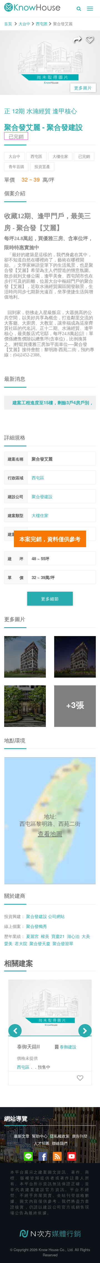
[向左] (15, 1030)
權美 (45, 936)
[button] (50, 403)
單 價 (15, 577)
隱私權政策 (59, 1136)
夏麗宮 (32, 936)
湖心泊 (73, 936)
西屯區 (42, 23)
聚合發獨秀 (36, 926)
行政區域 (15, 477)
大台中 (24, 23)
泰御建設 (68, 1046)
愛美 (8, 943)
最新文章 (21, 1136)
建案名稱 (15, 459)
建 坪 (15, 558)
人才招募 (41, 1143)
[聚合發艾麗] (89, 39)
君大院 (21, 943)
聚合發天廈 (39, 943)
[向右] (85, 1030)
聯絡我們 (60, 1143)
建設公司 (15, 496)
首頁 (8, 23)
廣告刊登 (80, 1136)
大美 (86, 936)
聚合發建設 (42, 496)
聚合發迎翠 (62, 943)
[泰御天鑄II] (80, 1077)
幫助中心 (40, 1136)
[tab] (50, 403)
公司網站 (56, 916)
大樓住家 (40, 515)
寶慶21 (58, 936)
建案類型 (15, 515)
